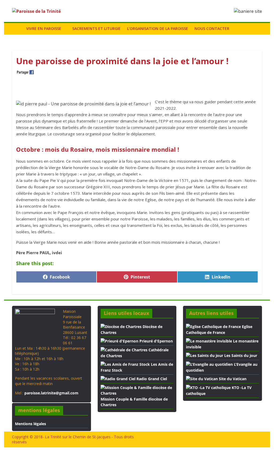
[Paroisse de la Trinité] (17, 28)
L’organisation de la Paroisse (157, 28)
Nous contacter (212, 28)
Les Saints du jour (240, 355)
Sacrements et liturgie (96, 28)
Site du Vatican (232, 378)
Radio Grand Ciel (151, 378)
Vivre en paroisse (43, 28)
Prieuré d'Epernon (155, 341)
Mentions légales (30, 423)
